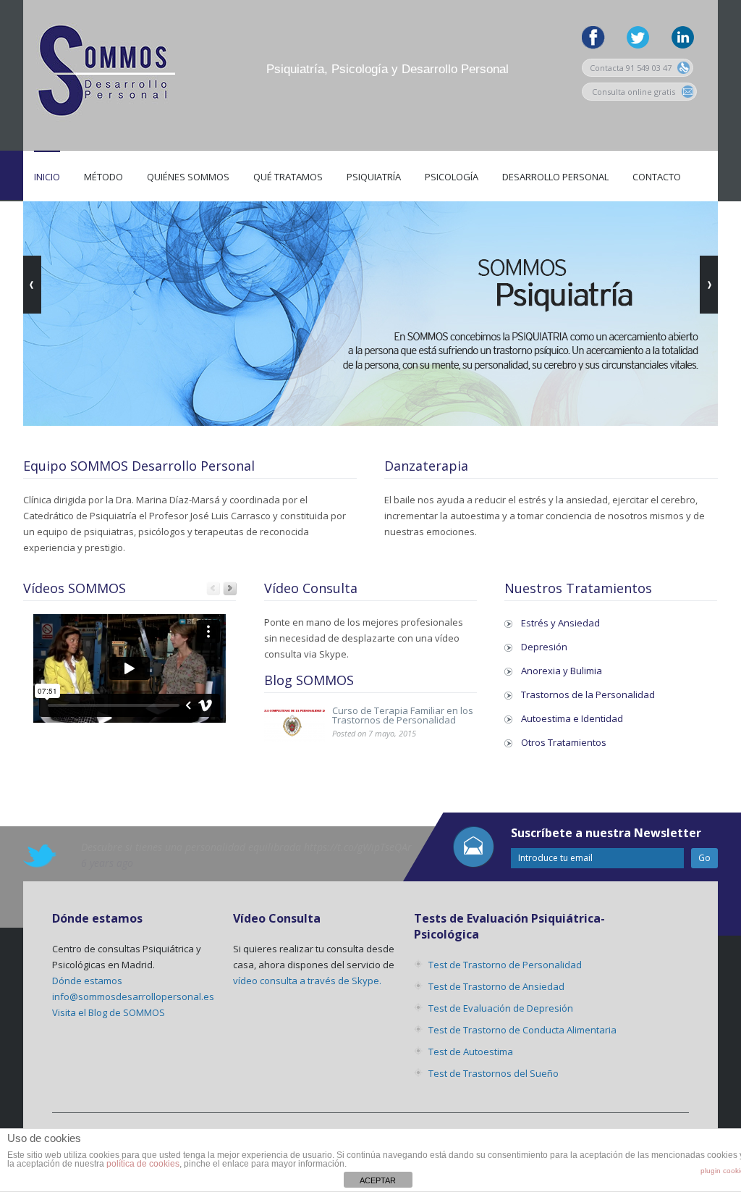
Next (230, 588)
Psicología (451, 176)
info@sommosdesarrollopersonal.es (133, 996)
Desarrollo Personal (555, 176)
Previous (213, 588)
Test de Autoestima (470, 1051)
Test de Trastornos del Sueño (493, 1073)
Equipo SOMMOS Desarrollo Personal (139, 465)
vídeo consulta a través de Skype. (307, 980)
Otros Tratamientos (563, 742)
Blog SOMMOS (309, 680)
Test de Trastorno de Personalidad (505, 964)
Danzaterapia (426, 465)
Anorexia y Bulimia (561, 670)
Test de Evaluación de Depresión (500, 1008)
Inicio (47, 176)
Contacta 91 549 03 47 (632, 67)
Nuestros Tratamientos (578, 588)
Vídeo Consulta (310, 588)
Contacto (656, 176)
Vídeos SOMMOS (74, 588)
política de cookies (142, 1164)
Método (103, 176)
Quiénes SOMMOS (188, 176)
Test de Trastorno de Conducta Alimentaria (522, 1029)
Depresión (544, 646)
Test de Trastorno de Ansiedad (496, 986)
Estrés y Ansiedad (560, 622)
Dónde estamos (87, 980)
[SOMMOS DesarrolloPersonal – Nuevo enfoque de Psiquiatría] (102, 138)
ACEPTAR (378, 1180)
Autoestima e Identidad (572, 718)
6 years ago (107, 863)
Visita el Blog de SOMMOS (108, 1012)
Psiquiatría (374, 176)
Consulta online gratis (633, 91)
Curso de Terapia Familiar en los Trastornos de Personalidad (402, 715)
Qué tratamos (288, 176)
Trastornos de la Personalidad (588, 694)
